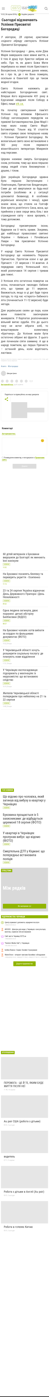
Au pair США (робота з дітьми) (22, 1121)
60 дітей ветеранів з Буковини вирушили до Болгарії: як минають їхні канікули (24, 557)
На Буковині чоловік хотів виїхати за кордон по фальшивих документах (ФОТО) (23, 633)
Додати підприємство (24, 964)
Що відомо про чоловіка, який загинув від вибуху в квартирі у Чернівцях (24, 800)
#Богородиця (13, 366)
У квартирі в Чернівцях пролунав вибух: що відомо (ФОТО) (21, 837)
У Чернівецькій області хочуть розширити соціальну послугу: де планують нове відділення (23, 653)
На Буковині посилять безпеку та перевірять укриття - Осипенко (23, 575)
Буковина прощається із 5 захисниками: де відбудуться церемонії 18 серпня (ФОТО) (23, 818)
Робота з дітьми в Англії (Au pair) (24, 1191)
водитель (9, 1156)
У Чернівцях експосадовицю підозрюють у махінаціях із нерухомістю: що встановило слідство (20, 675)
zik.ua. (20, 103)
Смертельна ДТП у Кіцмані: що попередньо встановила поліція (24, 855)
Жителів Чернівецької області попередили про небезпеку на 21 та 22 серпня (24, 696)
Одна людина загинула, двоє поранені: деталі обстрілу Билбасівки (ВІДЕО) (20, 614)
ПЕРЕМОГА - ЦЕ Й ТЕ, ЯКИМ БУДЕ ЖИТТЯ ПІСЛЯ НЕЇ (24, 1084)
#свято (3, 366)
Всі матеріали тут (24, 906)
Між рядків (14, 888)
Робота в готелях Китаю (18, 1227)
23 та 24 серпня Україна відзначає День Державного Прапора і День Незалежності (24, 594)
